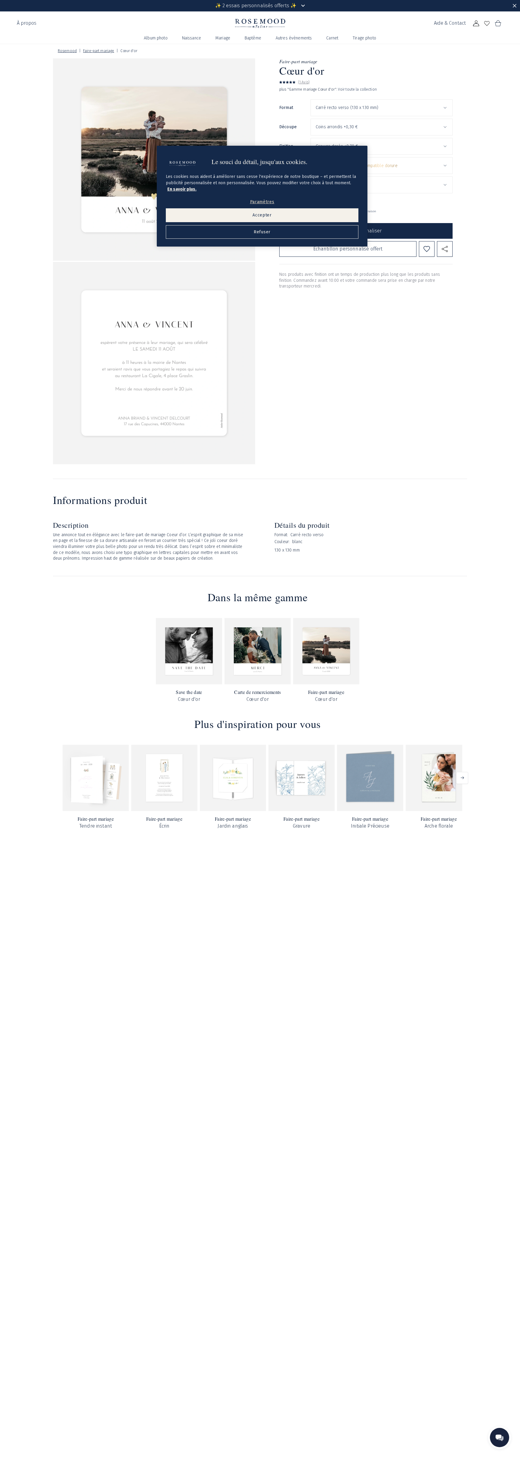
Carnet (332, 38)
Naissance (191, 38)
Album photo (156, 38)
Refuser (262, 232)
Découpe (288, 127)
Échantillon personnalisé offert (348, 249)
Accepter (262, 215)
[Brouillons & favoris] (486, 23)
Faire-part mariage (98, 51)
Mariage (222, 38)
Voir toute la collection (357, 90)
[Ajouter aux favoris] (427, 249)
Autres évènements (294, 38)
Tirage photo (364, 38)
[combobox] (382, 107)
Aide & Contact (450, 23)
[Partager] (445, 249)
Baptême (253, 38)
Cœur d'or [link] (128, 51)
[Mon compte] (476, 23)
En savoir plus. (182, 189)
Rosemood (67, 51)
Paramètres (262, 201)
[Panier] (497, 23)
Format (286, 107)
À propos (26, 23)
